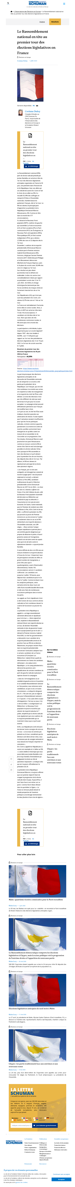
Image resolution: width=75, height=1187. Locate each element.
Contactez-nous (30, 1152)
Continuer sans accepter (61, 1174)
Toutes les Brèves (59, 1147)
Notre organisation (30, 1147)
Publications (43, 1139)
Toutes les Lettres (59, 1145)
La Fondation (28, 1139)
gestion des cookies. (22, 1182)
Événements (28, 1164)
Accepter (61, 1179)
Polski (30, 1120)
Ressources (42, 1164)
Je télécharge (33, 166)
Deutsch (52, 1118)
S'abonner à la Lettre (60, 1150)
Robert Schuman (30, 1150)
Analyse (42, 22)
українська (42, 1120)
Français (29, 1118)
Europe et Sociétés (45, 1151)
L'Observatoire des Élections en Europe (27, 12)
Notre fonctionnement (32, 1143)
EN (37, 106)
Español (19, 1120)
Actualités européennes (61, 1139)
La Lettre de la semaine (61, 1143)
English (40, 1118)
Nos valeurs (28, 1145)
